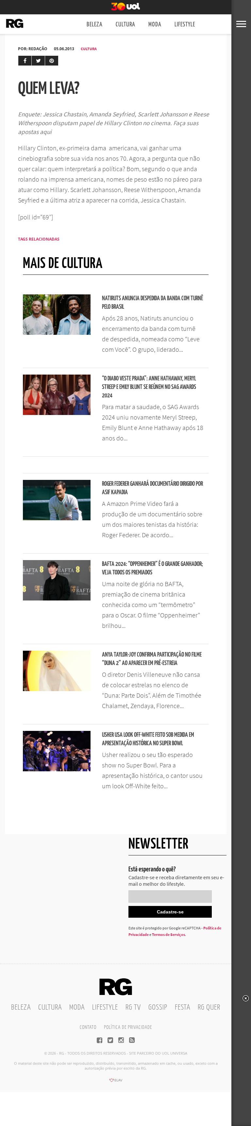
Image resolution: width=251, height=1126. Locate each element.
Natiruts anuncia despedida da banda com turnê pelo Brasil (152, 302)
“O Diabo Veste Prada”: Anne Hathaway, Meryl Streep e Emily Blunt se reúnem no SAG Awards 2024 (149, 387)
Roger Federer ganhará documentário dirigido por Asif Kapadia (152, 488)
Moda (154, 25)
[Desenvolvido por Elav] (116, 1082)
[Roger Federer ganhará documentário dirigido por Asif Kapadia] (57, 518)
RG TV (133, 1007)
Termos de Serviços (168, 934)
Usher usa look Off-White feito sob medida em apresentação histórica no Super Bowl (148, 739)
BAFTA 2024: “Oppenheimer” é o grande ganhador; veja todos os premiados (152, 568)
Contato (88, 1027)
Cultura (125, 25)
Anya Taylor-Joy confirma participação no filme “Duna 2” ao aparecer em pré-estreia (152, 659)
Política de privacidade (128, 1027)
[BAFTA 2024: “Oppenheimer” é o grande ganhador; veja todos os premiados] (57, 598)
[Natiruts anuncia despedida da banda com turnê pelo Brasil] (57, 332)
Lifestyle (185, 25)
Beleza (95, 25)
